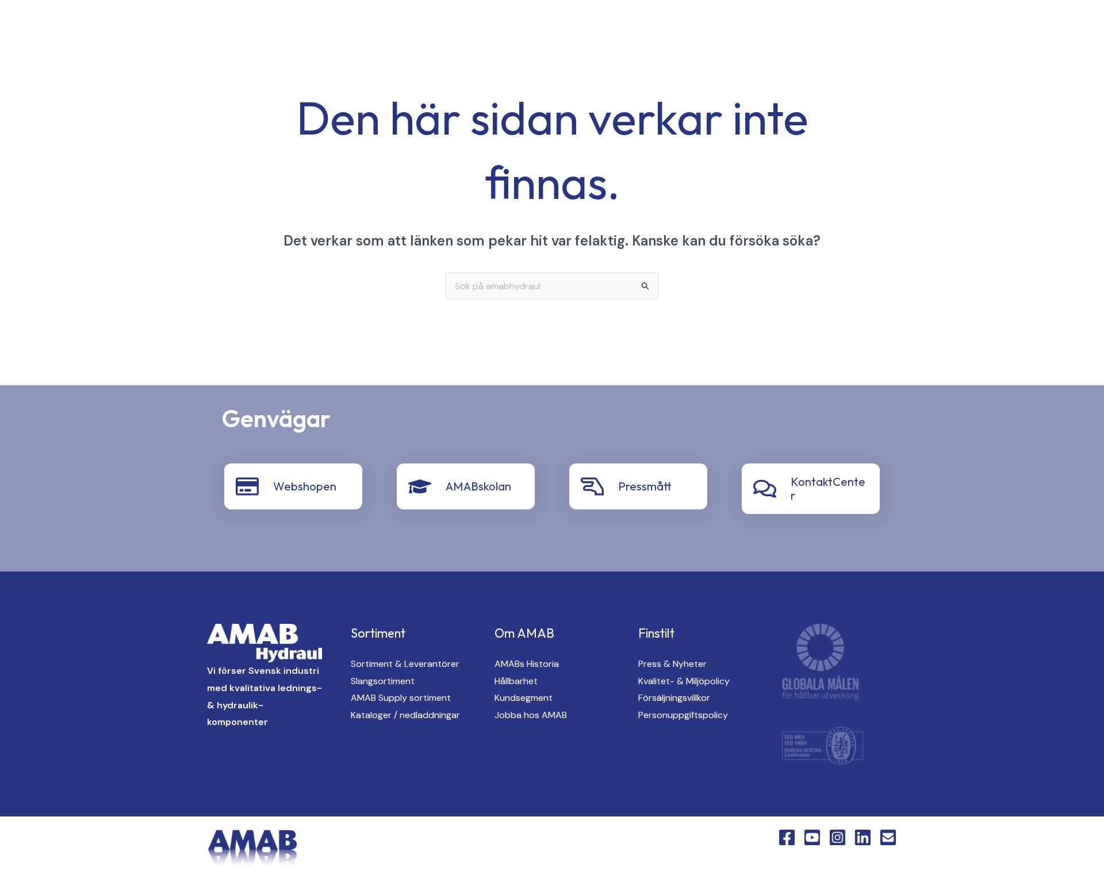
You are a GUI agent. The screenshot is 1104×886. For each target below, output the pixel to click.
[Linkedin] (215, 30)
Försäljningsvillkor (674, 698)
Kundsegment (523, 698)
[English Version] (238, 30)
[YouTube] (169, 30)
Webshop (1043, 29)
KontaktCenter (960, 29)
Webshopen (304, 486)
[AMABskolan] (419, 486)
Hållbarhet (516, 681)
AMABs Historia (526, 664)
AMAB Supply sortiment (401, 698)
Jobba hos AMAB (530, 715)
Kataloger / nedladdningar (405, 715)
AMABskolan (478, 486)
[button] (629, 29)
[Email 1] (888, 837)
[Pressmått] (592, 486)
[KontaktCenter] (764, 488)
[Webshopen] (247, 486)
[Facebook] (146, 30)
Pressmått (645, 486)
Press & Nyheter (672, 664)
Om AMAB (877, 29)
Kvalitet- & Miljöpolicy (684, 681)
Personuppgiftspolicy (683, 715)
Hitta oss (807, 29)
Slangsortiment (383, 681)
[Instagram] (192, 30)
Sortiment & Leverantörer (405, 664)
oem (748, 29)
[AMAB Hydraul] (73, 28)
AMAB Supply (682, 29)
